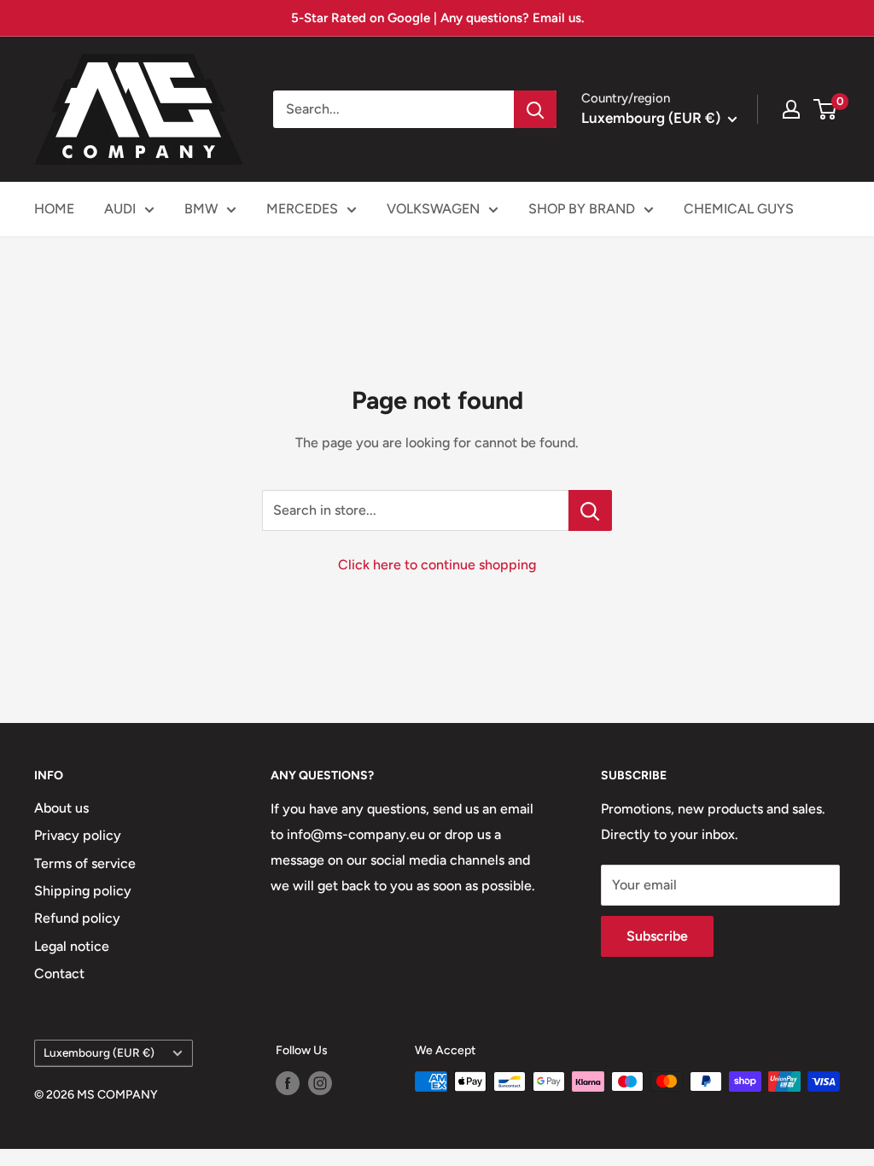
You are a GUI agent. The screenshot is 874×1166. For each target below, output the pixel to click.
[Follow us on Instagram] (320, 1083)
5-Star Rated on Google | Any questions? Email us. (437, 18)
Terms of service (85, 863)
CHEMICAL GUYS (739, 209)
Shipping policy (82, 891)
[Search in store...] (590, 510)
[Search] (535, 109)
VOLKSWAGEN (433, 209)
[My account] (791, 109)
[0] (825, 109)
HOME (54, 209)
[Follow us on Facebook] (288, 1083)
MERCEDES (302, 209)
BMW (201, 209)
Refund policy (77, 918)
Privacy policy (77, 835)
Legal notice (71, 946)
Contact (59, 973)
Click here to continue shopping (437, 565)
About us (61, 808)
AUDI (120, 209)
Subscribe (657, 936)
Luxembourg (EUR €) (99, 1052)
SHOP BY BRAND (581, 209)
